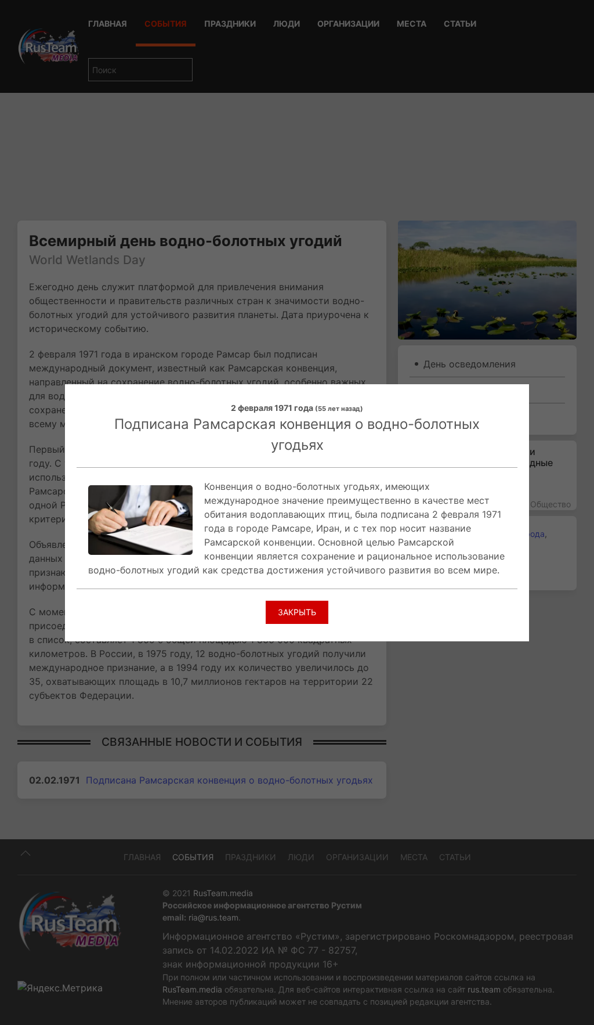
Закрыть (297, 612)
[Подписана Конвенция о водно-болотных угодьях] (140, 519)
